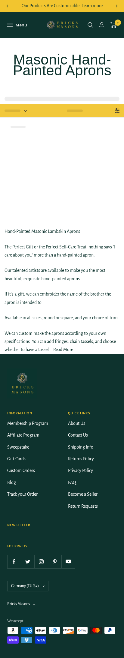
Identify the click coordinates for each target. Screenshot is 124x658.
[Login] (101, 24)
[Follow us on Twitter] (27, 561)
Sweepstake (18, 447)
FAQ (72, 482)
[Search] (90, 25)
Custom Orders (21, 470)
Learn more (92, 5)
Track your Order (22, 494)
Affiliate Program (23, 435)
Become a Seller (83, 494)
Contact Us (78, 435)
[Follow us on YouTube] (68, 561)
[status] (31, 110)
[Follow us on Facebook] (14, 561)
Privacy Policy (80, 470)
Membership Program (27, 423)
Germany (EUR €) (25, 586)
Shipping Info (80, 447)
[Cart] (113, 25)
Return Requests (83, 506)
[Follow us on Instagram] (41, 561)
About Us (76, 423)
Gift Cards (16, 458)
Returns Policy (81, 458)
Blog (11, 482)
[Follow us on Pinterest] (54, 561)
